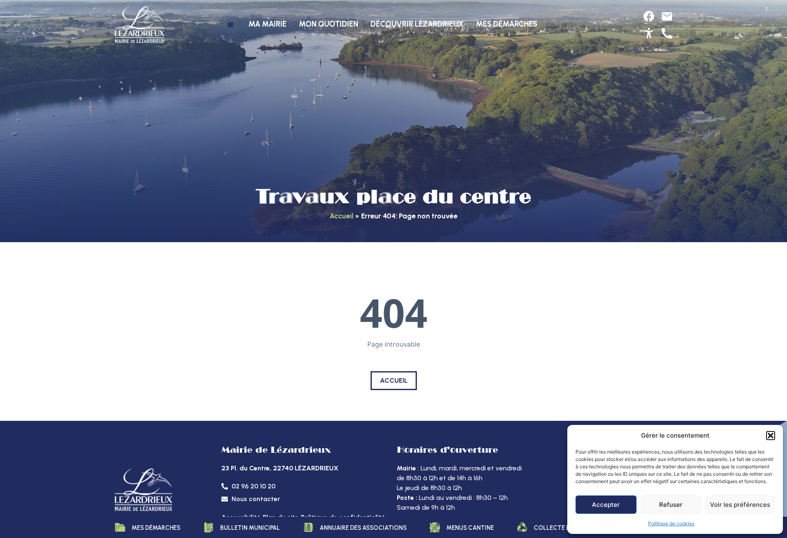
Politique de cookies (671, 523)
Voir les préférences (740, 504)
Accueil (341, 215)
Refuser (670, 504)
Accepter (606, 504)
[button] (771, 435)
